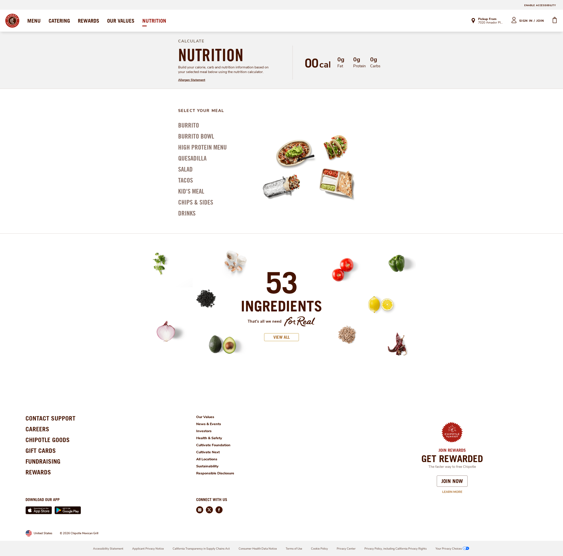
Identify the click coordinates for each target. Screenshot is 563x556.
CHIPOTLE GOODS (48, 439)
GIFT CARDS (41, 450)
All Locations (206, 459)
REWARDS (88, 21)
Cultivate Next (208, 452)
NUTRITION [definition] (210, 55)
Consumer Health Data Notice (258, 549)
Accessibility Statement (108, 549)
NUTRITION (154, 21)
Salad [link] (185, 169)
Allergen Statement (191, 80)
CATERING (59, 21)
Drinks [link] (187, 213)
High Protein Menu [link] (202, 147)
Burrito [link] (188, 125)
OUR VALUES (120, 21)
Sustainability (207, 466)
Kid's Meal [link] (191, 191)
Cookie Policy (319, 549)
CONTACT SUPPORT (50, 418)
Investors (204, 431)
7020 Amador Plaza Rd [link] (490, 23)
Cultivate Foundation (213, 445)
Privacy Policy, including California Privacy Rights (395, 549)
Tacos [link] (185, 180)
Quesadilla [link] (192, 158)
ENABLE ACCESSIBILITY (540, 5)
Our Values (205, 417)
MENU (34, 21)
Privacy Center (346, 549)
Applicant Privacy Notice (148, 549)
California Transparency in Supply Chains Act (201, 549)
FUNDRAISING (43, 461)
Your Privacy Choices (448, 549)
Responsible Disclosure (215, 473)
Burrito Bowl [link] (196, 136)
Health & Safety (209, 438)
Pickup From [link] (487, 19)
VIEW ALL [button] (281, 337)
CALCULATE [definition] (191, 41)
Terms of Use (294, 549)
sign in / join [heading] (531, 21)
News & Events (208, 424)
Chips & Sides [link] (195, 202)
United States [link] (43, 533)
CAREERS (37, 429)
